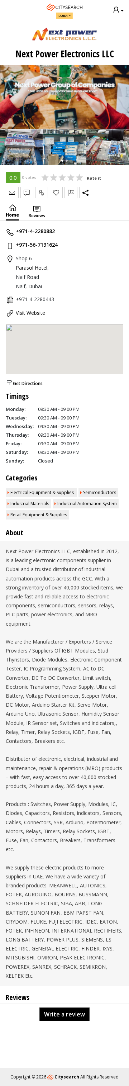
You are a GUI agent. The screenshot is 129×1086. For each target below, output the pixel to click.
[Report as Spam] (70, 192)
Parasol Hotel (31, 267)
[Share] (85, 192)
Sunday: (15, 461)
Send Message (12, 192)
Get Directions (28, 383)
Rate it (94, 178)
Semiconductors (99, 492)
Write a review (64, 1014)
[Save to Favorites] (56, 192)
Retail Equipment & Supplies (38, 515)
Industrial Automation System (87, 504)
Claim (41, 192)
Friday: (14, 443)
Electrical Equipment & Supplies (42, 492)
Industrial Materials (29, 504)
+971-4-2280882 (35, 231)
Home (12, 215)
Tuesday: (16, 418)
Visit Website (30, 312)
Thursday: (17, 435)
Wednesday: (20, 426)
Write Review (26, 192)
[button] (62, 161)
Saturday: (17, 452)
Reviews (37, 216)
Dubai (63, 15)
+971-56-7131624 (37, 244)
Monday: (15, 409)
